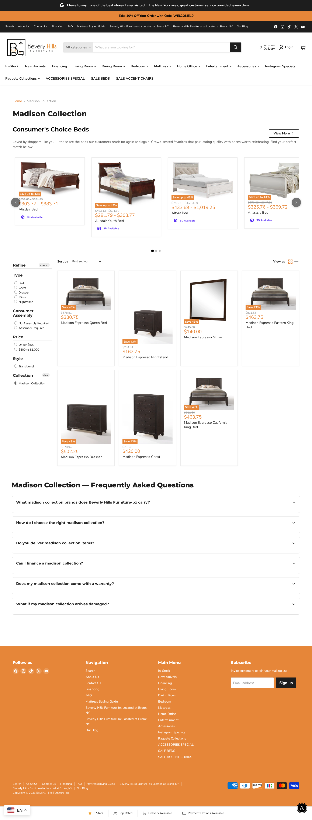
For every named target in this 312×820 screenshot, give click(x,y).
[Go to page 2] (156, 251)
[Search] (235, 47)
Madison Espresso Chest (141, 456)
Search (9, 26)
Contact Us (40, 26)
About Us (24, 26)
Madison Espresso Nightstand (145, 357)
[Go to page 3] (160, 251)
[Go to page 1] (152, 251)
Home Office (187, 66)
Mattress (161, 66)
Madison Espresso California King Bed (205, 424)
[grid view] (290, 262)
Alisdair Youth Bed (109, 221)
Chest (22, 288)
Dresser (23, 293)
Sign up (286, 682)
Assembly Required (31, 328)
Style (18, 358)
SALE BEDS (100, 78)
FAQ (70, 26)
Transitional (26, 366)
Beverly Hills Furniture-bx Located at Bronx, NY (139, 26)
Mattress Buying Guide (91, 26)
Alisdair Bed (28, 209)
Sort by (62, 261)
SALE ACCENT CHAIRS (134, 78)
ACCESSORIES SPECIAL (65, 78)
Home (17, 101)
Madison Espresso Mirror (203, 337)
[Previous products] (15, 202)
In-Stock (12, 66)
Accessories (247, 66)
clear (46, 375)
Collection (23, 375)
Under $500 (26, 345)
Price (18, 337)
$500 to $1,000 (28, 350)
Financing (57, 26)
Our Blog (242, 26)
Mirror (22, 297)
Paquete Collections (21, 78)
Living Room (83, 66)
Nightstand (25, 302)
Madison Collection (31, 383)
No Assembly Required (33, 323)
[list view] (296, 262)
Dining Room (112, 66)
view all (44, 265)
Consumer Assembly (23, 313)
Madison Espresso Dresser (81, 457)
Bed (21, 283)
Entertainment (217, 66)
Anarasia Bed (258, 212)
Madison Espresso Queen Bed (84, 322)
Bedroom (138, 66)
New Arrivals (35, 66)
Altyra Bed (179, 213)
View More (282, 133)
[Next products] (296, 202)
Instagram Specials (280, 66)
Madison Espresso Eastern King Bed (270, 325)
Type (17, 275)
